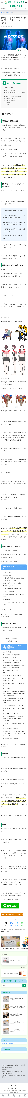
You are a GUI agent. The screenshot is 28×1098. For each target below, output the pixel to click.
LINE (25, 1096)
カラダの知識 (18, 929)
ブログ (24, 929)
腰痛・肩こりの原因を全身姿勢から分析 (15, 4)
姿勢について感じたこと (12, 90)
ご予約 (21, 8)
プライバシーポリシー (14, 1088)
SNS (8, 1096)
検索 (14, 1096)
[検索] (24, 985)
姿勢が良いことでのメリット (13, 98)
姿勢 (8, 932)
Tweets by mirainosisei (7, 1043)
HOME (15, 1086)
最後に (7, 104)
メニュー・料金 (14, 8)
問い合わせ (20, 1096)
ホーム (3, 1096)
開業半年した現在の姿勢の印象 (13, 96)
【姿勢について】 (8, 87)
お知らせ (11, 929)
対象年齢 (8, 102)
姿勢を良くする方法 (10, 100)
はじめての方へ (4, 8)
